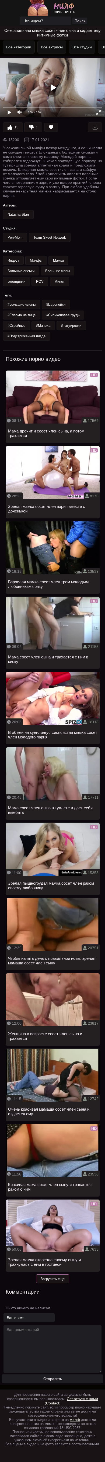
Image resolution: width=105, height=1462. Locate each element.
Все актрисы (51, 47)
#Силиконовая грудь (63, 315)
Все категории (17, 47)
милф (75, 1419)
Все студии (81, 47)
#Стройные (16, 326)
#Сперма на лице (22, 315)
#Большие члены (22, 304)
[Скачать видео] (95, 127)
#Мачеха (43, 326)
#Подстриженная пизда (27, 336)
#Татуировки (71, 326)
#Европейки (55, 304)
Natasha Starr (18, 214)
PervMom (15, 237)
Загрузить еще (53, 1279)
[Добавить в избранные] (51, 127)
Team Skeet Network (49, 237)
